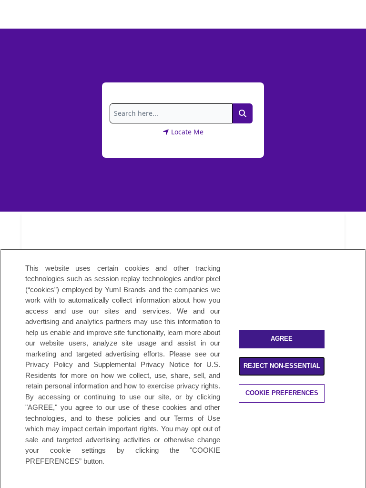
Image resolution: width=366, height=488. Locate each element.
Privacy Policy (49, 364)
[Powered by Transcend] (15, 484)
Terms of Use (197, 418)
